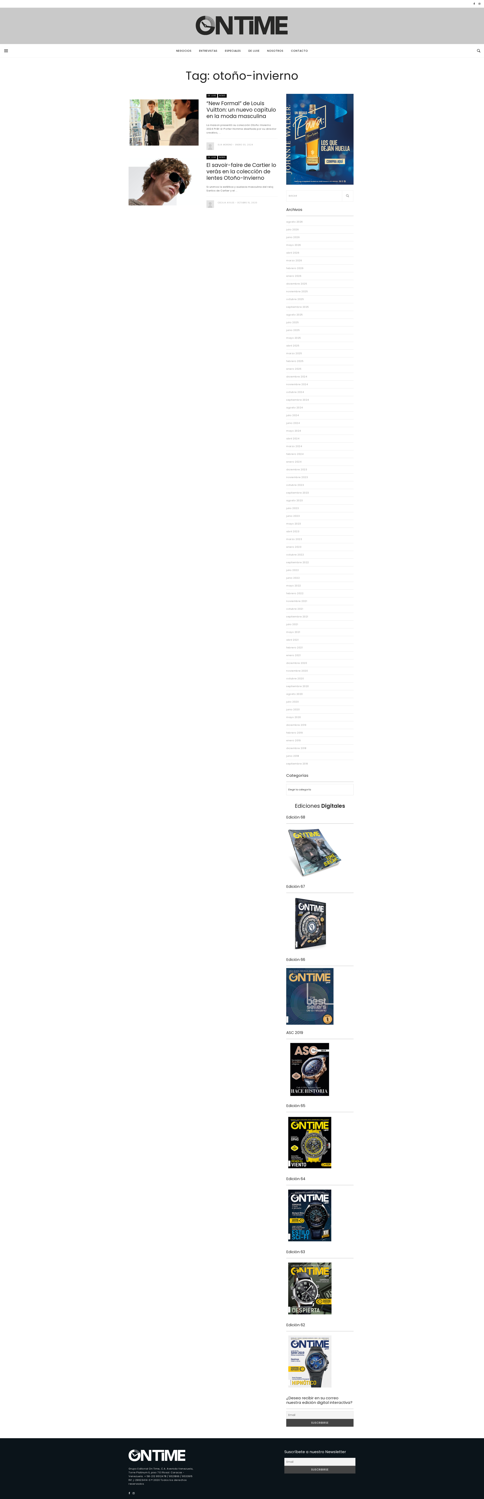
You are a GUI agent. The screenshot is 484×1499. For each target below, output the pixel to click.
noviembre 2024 (297, 384)
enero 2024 (294, 462)
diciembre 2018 (296, 748)
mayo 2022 (293, 585)
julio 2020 (292, 702)
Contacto (299, 51)
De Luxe (254, 51)
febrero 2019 (294, 732)
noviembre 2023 (297, 477)
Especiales (233, 51)
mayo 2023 (293, 523)
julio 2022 (292, 570)
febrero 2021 (294, 647)
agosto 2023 (294, 500)
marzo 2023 (294, 539)
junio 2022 (293, 578)
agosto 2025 (294, 314)
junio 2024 (293, 423)
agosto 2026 (294, 222)
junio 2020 (293, 709)
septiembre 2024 (297, 400)
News (222, 95)
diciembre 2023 (296, 469)
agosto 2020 (294, 694)
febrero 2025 (294, 361)
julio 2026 (292, 229)
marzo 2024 (294, 446)
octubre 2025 (295, 299)
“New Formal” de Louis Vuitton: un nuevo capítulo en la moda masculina (241, 110)
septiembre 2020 (297, 686)
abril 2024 (292, 438)
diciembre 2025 (296, 283)
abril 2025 (292, 345)
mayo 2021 (293, 632)
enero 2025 (293, 369)
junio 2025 (293, 330)
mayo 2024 (293, 431)
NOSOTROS (275, 51)
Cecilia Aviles (226, 202)
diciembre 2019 (296, 725)
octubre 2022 (295, 554)
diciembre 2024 (296, 376)
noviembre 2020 (297, 671)
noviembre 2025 (297, 291)
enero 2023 (293, 547)
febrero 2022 (294, 593)
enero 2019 (293, 740)
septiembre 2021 (297, 616)
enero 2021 (293, 655)
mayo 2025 (293, 338)
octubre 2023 (295, 485)
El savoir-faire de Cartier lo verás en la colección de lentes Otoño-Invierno (241, 171)
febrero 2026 (294, 268)
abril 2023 (292, 531)
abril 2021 (292, 640)
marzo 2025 (294, 353)
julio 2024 (292, 415)
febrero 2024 (295, 454)
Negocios (184, 51)
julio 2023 (292, 508)
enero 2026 (293, 276)
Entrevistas (208, 51)
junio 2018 (292, 756)
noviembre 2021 (296, 601)
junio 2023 (293, 516)
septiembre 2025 (297, 307)
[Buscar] (347, 196)
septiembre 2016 (297, 763)
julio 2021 (292, 624)
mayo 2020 (293, 717)
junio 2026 (293, 237)
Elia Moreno (225, 144)
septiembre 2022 (297, 562)
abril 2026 (292, 253)
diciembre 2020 (296, 663)
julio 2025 (292, 322)
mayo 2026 (293, 245)
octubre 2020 (295, 678)
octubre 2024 (295, 392)
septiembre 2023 (297, 493)
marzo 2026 (294, 260)
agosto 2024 (294, 407)
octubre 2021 (294, 609)
